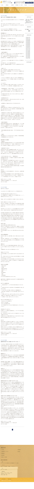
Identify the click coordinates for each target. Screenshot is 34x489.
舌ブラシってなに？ (5, 188)
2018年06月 (28, 42)
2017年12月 (28, 48)
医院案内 (3, 453)
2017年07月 (28, 52)
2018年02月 (28, 46)
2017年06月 (28, 53)
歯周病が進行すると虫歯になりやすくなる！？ (10, 341)
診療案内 (19, 449)
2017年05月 (28, 54)
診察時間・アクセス (5, 451)
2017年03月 (28, 56)
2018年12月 (28, 37)
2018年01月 (28, 47)
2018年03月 (28, 45)
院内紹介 (3, 455)
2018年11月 (28, 38)
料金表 (19, 451)
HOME (3, 449)
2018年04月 (28, 44)
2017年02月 (28, 57)
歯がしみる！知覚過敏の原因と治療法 (8, 17)
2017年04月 (28, 55)
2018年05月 (28, 43)
